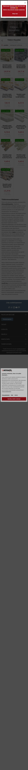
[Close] (25, 3)
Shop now (15, 13)
